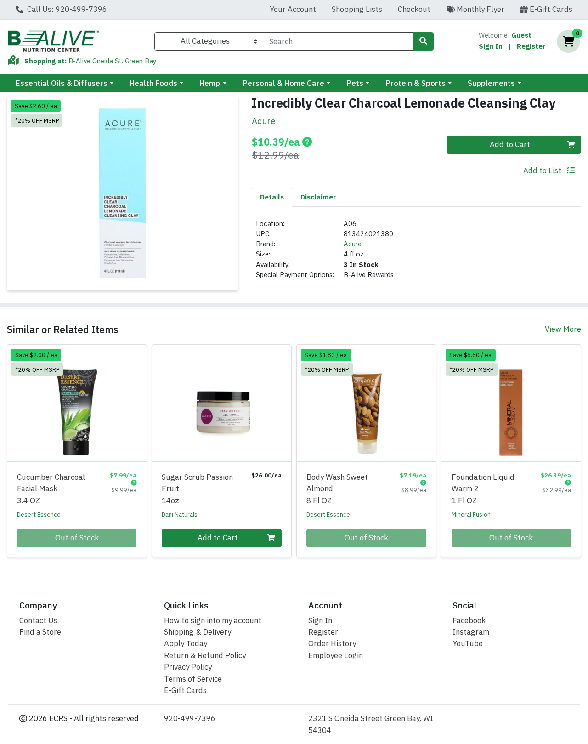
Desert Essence (39, 514)
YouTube (467, 643)
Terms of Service (193, 679)
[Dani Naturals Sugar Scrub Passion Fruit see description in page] (221, 403)
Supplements (491, 83)
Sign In (491, 46)
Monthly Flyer (479, 9)
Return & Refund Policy (205, 655)
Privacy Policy (188, 667)
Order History (332, 643)
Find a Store (40, 632)
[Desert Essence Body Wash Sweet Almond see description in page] (366, 403)
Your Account (293, 9)
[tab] (272, 197)
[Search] (423, 41)
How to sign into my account (212, 620)
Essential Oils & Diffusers (61, 83)
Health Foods (153, 83)
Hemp (209, 83)
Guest (521, 35)
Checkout (414, 9)
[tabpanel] (416, 253)
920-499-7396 (189, 718)
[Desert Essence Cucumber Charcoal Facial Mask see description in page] (76, 403)
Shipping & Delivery (197, 632)
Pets (354, 83)
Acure (353, 243)
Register (531, 46)
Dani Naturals (180, 514)
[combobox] (338, 41)
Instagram (470, 632)
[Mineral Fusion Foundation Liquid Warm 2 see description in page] (511, 403)
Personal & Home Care (283, 83)
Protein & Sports (415, 83)
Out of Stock (77, 538)
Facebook (469, 620)
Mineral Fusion (471, 514)
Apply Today (185, 643)
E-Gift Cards (550, 9)
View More (563, 329)
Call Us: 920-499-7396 (66, 9)
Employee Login (335, 655)
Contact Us (38, 620)
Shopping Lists (357, 9)
